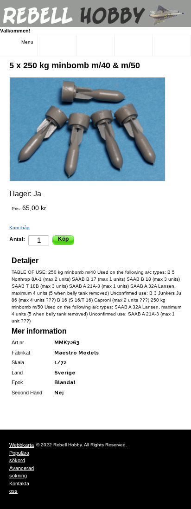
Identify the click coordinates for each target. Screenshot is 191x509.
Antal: (17, 239)
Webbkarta (21, 445)
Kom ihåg (19, 227)
